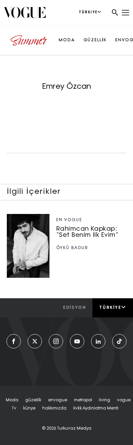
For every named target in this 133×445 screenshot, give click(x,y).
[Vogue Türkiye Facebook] (13, 341)
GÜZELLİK (95, 40)
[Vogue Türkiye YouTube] (77, 341)
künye (29, 408)
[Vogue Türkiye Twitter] (35, 341)
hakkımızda (54, 408)
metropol (83, 400)
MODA (67, 40)
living (104, 400)
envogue (57, 400)
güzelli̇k (33, 400)
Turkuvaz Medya (74, 429)
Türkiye (110, 308)
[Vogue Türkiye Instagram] (56, 341)
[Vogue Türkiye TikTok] (119, 341)
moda (12, 400)
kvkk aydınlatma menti (95, 408)
